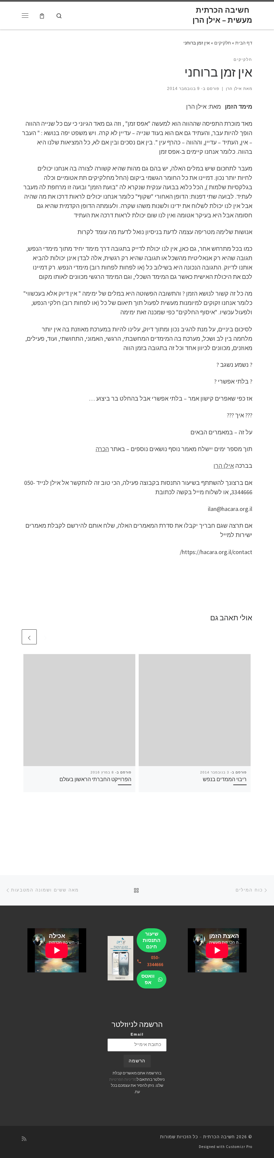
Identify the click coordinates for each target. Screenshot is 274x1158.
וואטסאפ (148, 979)
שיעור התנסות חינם (151, 940)
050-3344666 (155, 961)
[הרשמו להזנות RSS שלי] (24, 1139)
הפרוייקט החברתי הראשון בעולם (95, 779)
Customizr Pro (239, 1146)
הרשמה (137, 1060)
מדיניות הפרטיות (123, 1079)
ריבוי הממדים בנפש (225, 779)
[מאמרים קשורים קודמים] (45, 636)
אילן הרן (234, 88)
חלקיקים (222, 43)
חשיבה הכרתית (219, 1137)
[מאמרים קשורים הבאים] (29, 636)
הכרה (102, 449)
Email (137, 1034)
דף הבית (243, 43)
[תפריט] (25, 15)
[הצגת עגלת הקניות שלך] (41, 15)
